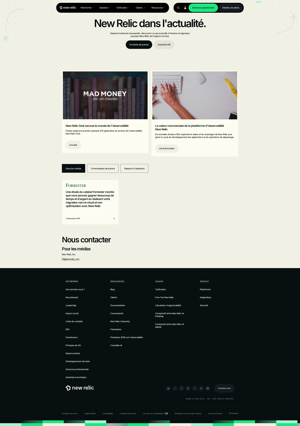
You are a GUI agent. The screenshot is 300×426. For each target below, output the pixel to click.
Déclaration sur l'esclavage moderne (188, 413)
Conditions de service (70, 413)
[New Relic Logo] (67, 7)
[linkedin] (188, 388)
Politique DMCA (90, 413)
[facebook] (208, 388)
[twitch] (201, 388)
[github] (181, 388)
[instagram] (194, 388)
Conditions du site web (128, 413)
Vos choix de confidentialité (153, 413)
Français (234, 413)
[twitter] (175, 388)
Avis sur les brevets (215, 413)
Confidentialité (108, 413)
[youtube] (168, 388)
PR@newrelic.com (70, 259)
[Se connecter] (185, 8)
